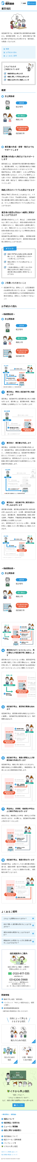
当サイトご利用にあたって (9, 1152)
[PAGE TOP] (33, 1154)
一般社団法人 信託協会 (8, 1114)
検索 (24, 3)
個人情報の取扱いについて (9, 1154)
